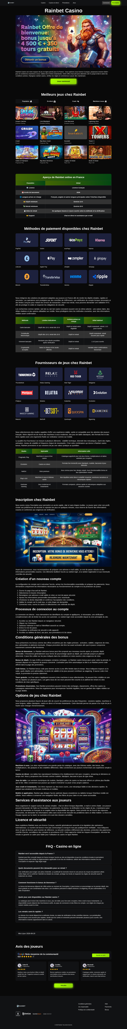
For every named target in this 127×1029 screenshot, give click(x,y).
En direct (50, 101)
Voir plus (63, 985)
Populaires (25, 101)
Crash (74, 101)
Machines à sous (98, 101)
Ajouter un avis (100, 955)
